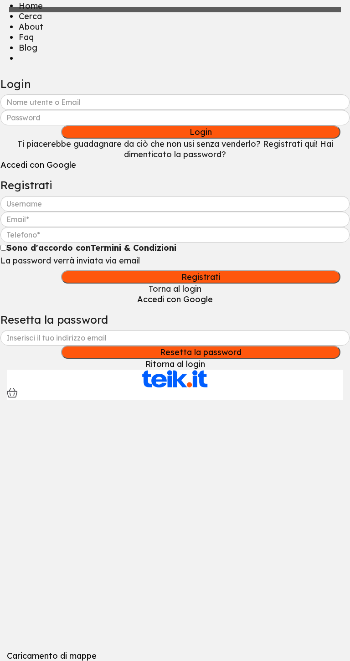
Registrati (201, 277)
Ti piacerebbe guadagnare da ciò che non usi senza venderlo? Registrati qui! (167, 144)
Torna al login (175, 289)
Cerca (30, 16)
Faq (26, 37)
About (31, 26)
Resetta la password (201, 352)
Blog (28, 47)
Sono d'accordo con (91, 248)
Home (31, 5)
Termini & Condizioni (133, 248)
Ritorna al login (175, 364)
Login (201, 132)
